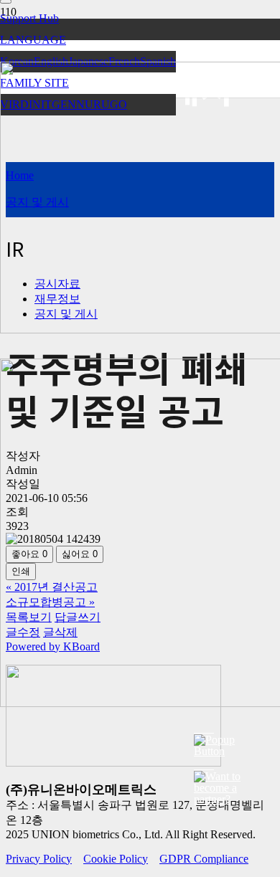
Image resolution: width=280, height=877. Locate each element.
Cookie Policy (115, 859)
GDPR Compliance (203, 859)
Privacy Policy (39, 859)
